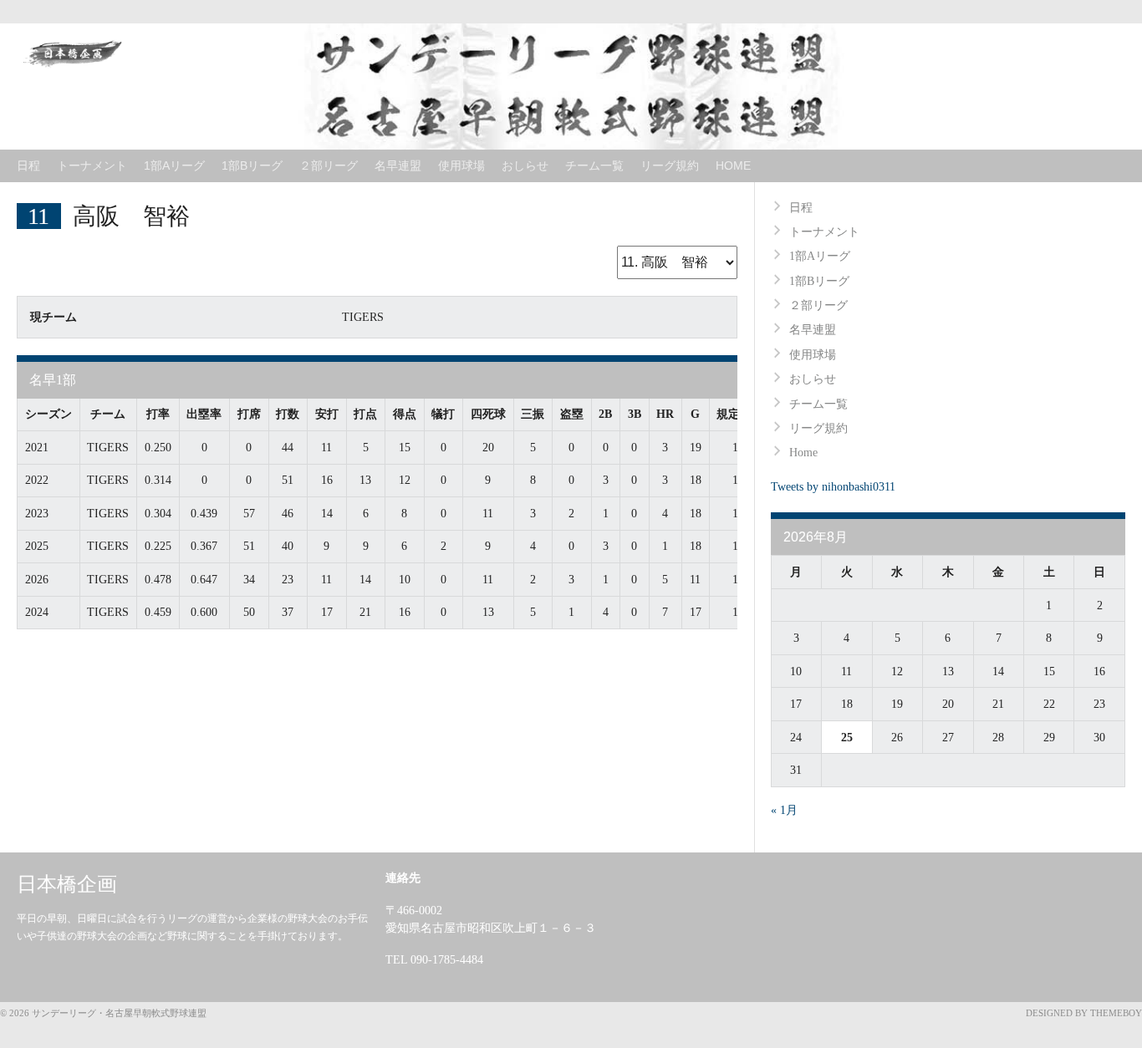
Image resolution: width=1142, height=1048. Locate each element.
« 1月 (784, 810)
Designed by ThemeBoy (1084, 1013)
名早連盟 (398, 165)
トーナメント (92, 165)
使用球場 (461, 165)
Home (733, 165)
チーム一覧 (594, 165)
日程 (28, 165)
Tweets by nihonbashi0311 (833, 487)
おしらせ (525, 165)
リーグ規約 (669, 165)
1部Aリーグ (174, 165)
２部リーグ (328, 165)
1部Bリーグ (252, 165)
